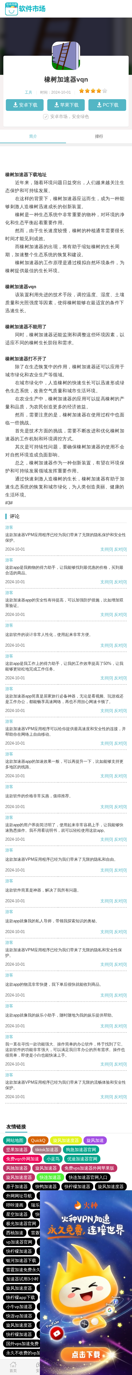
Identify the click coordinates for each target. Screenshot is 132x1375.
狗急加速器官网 (81, 1149)
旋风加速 (95, 1140)
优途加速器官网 (82, 1158)
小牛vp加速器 (19, 1306)
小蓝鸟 (53, 1158)
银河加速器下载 (21, 1260)
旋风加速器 (46, 1168)
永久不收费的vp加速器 (27, 1352)
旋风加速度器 (66, 1140)
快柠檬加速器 (77, 1186)
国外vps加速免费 (22, 1343)
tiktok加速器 (46, 1149)
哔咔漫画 (14, 1205)
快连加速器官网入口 (88, 1177)
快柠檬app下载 (20, 1297)
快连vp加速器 (19, 1315)
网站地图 (14, 1140)
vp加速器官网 (19, 1242)
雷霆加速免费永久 (23, 1269)
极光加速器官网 (21, 1223)
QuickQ (38, 1140)
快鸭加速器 (46, 1186)
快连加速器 (50, 1177)
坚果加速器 (17, 1149)
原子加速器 (17, 1186)
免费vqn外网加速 (22, 1158)
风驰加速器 (17, 1168)
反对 (118, 549)
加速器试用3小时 (22, 1278)
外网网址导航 (19, 1195)
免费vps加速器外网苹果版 (89, 1168)
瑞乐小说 (39, 1205)
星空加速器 (17, 1214)
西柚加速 (14, 1232)
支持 (104, 549)
